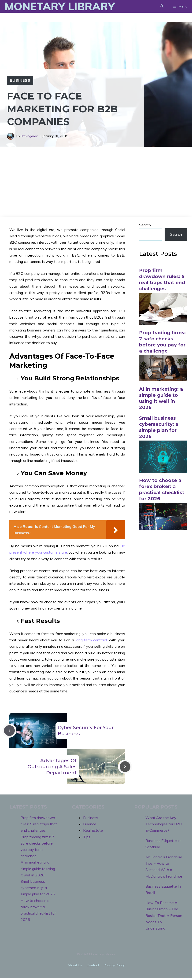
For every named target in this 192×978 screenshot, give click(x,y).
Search (145, 225)
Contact (93, 965)
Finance (89, 824)
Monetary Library (60, 6)
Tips (86, 837)
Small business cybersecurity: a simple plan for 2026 (38, 887)
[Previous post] (9, 731)
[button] (161, 6)
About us (75, 965)
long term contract (91, 640)
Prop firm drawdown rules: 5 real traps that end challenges (39, 824)
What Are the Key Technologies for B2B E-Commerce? (163, 824)
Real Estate (93, 830)
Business (20, 80)
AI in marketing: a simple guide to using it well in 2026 (38, 868)
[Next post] (125, 767)
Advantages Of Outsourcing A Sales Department (52, 767)
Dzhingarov (29, 136)
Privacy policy (114, 965)
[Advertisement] (96, 182)
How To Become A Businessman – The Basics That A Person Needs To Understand (163, 915)
